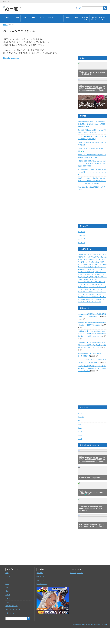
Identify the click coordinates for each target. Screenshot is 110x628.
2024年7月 (81, 239)
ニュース (16, 17)
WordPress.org (42, 584)
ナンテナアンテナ (88, 272)
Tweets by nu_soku (76, 573)
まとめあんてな (86, 264)
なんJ (42, 17)
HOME (5, 25)
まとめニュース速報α (99, 264)
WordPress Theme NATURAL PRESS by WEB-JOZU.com (90, 624)
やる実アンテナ (89, 274)
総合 (7, 17)
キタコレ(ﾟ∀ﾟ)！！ (92, 282)
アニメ (59, 17)
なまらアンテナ (100, 274)
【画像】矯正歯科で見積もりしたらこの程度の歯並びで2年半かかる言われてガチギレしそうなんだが (92, 368)
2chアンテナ (87, 284)
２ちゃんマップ (97, 284)
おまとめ (86, 254)
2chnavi (80, 254)
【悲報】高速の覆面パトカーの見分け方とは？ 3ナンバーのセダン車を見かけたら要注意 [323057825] (92, 163)
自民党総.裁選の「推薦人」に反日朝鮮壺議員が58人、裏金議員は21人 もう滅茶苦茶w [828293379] (91, 124)
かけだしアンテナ (86, 297)
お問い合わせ (102, 18)
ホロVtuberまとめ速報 (93, 299)
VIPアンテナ (94, 259)
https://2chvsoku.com (11, 58)
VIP (25, 17)
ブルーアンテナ (95, 277)
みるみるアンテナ (95, 302)
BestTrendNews (83, 287)
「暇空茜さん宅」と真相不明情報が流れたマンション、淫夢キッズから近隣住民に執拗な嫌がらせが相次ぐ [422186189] (92, 333)
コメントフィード (43, 580)
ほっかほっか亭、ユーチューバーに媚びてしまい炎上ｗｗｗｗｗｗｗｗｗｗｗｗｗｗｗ (92, 172)
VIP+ (33, 17)
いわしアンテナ (98, 289)
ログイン (40, 573)
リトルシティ (84, 294)
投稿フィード (41, 576)
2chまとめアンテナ (96, 254)
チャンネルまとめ (84, 267)
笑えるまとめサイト (97, 267)
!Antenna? (81, 282)
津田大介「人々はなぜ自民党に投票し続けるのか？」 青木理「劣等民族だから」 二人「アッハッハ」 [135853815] (92, 180)
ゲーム (68, 17)
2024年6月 (81, 243)
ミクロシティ (92, 292)
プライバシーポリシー (93, 18)
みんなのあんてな (84, 277)
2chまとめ (103, 257)
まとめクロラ (96, 279)
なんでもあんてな (93, 257)
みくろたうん (94, 294)
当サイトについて (85, 18)
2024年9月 (81, 232)
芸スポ (50, 17)
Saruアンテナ (94, 287)
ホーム (80, 413)
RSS (76, 17)
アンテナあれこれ (84, 259)
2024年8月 (81, 235)
